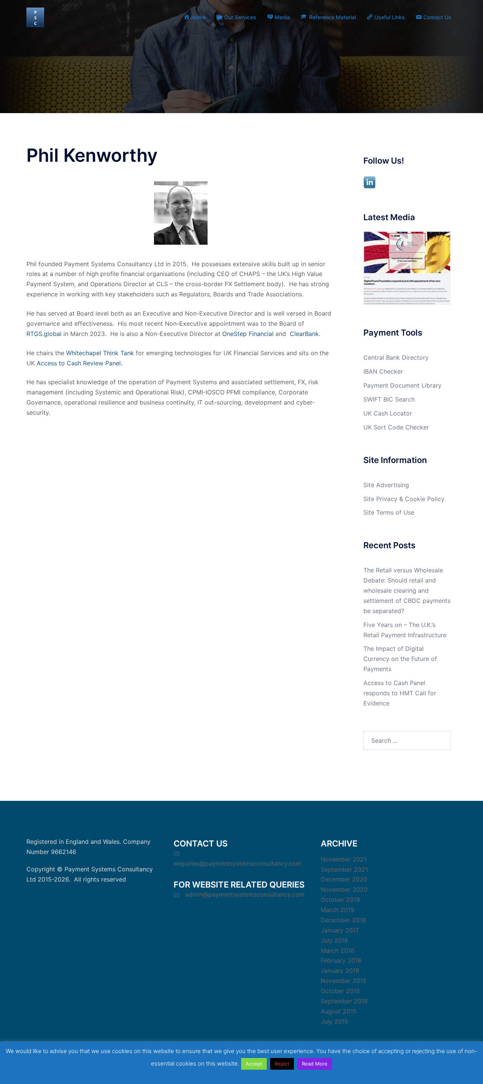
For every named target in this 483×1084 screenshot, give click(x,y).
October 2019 (340, 899)
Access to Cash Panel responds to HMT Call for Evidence (399, 693)
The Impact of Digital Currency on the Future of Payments (400, 659)
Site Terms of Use (388, 512)
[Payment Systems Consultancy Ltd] (35, 16)
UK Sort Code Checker (396, 427)
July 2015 (334, 1021)
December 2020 (344, 879)
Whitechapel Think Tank (100, 353)
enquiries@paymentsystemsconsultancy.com (237, 863)
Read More (315, 1064)
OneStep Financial (248, 333)
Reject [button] (282, 1064)
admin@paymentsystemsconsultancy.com (245, 894)
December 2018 (343, 920)
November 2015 (343, 980)
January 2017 (340, 930)
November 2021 (343, 859)
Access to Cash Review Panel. (79, 363)
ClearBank (304, 333)
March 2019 (337, 910)
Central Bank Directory (396, 357)
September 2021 (344, 869)
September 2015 (344, 1001)
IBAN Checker (383, 371)
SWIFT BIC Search (389, 399)
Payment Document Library (402, 385)
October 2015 (340, 991)
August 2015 (339, 1011)
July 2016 (334, 940)
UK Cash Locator (387, 413)
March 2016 (337, 950)
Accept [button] (254, 1064)
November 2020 (344, 889)
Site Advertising (386, 485)
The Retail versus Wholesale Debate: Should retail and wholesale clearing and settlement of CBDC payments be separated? (407, 590)
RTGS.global (44, 333)
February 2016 (341, 960)
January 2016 (340, 970)
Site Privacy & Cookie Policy (404, 499)
